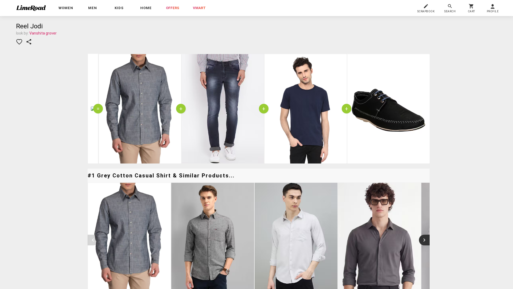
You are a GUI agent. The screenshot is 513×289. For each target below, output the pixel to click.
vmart (199, 8)
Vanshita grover (43, 33)
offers (172, 8)
